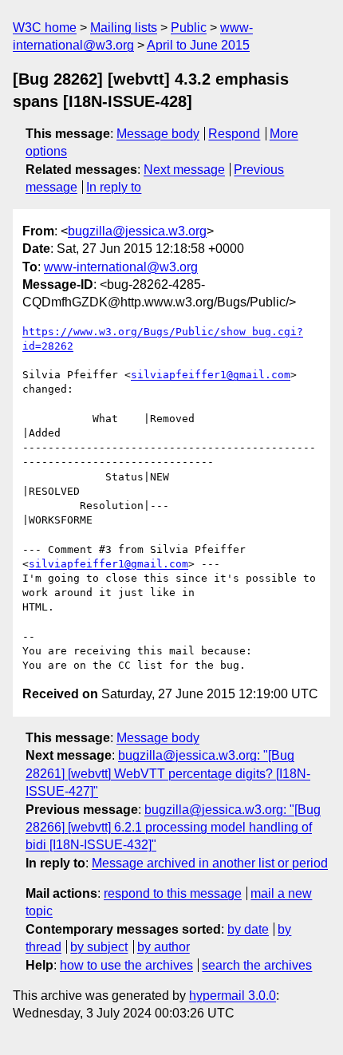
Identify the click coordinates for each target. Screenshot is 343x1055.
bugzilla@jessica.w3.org (137, 231)
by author (163, 947)
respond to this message (173, 893)
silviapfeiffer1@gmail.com (210, 375)
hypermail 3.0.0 (232, 995)
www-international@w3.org (121, 267)
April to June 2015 (198, 45)
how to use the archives (126, 965)
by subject (99, 947)
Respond (234, 133)
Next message (184, 169)
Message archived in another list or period (210, 863)
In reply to (113, 187)
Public (189, 27)
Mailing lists (123, 27)
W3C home (45, 27)
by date (248, 929)
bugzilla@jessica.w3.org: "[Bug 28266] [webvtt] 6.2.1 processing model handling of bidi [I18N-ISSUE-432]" (173, 827)
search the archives (257, 965)
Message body (157, 133)
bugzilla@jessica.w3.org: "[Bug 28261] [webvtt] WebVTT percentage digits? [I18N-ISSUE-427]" (168, 773)
